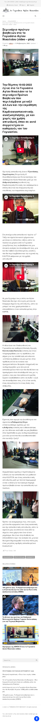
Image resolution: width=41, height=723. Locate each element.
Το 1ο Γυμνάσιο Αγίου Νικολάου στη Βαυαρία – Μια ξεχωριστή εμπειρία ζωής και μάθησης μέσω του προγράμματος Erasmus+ (20, 682)
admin (11, 43)
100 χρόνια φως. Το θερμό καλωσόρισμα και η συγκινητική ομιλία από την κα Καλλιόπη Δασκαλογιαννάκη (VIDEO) (20, 589)
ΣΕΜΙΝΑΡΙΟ (30, 557)
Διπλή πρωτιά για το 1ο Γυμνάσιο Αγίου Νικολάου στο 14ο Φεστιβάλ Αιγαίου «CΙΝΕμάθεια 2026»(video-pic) (20, 689)
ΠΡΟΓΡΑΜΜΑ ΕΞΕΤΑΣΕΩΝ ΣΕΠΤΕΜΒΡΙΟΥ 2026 (18, 671)
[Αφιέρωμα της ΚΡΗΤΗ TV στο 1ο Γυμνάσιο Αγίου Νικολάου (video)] (20, 626)
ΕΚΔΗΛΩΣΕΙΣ (7, 557)
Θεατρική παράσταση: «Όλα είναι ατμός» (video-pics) (19, 675)
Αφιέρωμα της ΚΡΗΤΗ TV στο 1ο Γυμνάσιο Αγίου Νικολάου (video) (19, 648)
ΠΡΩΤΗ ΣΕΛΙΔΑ (19, 557)
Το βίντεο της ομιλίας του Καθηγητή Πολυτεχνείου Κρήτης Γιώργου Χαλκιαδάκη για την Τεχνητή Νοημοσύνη (20, 619)
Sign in (23, 5)
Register (31, 5)
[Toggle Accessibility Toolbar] (36, 718)
